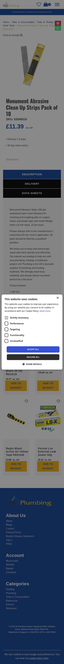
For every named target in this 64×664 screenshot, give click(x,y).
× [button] (57, 298)
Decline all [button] (33, 357)
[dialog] (32, 332)
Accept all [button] (33, 349)
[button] (32, 364)
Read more (45, 311)
